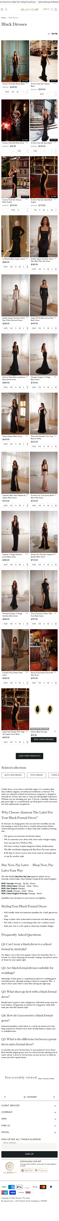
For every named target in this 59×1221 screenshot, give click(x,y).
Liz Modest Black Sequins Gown (13, 259)
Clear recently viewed (46, 1079)
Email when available (44, 740)
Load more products (29, 756)
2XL (23, 92)
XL (14, 151)
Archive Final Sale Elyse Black (41, 143)
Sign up (29, 1154)
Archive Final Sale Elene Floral (13, 143)
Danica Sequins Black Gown (12, 436)
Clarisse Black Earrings (39, 732)
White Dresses (36, 775)
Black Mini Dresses (13, 775)
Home (3, 18)
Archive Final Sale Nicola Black (13, 84)
